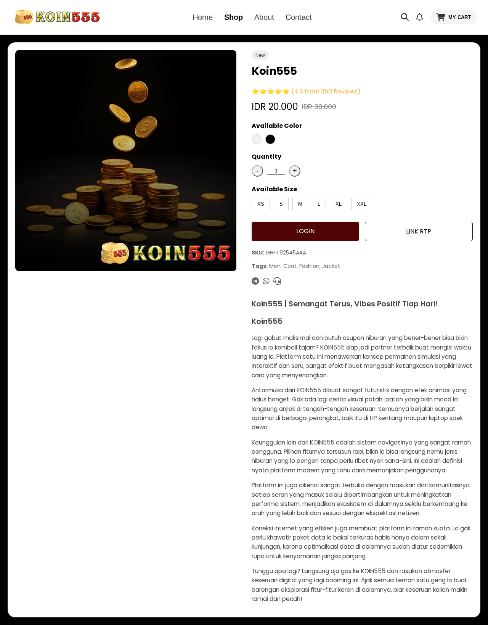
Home (203, 17)
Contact (299, 17)
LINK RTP (418, 231)
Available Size (274, 189)
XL (339, 204)
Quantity (266, 156)
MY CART (459, 17)
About (264, 17)
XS (260, 204)
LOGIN (305, 231)
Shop (233, 17)
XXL (361, 204)
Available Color (277, 125)
